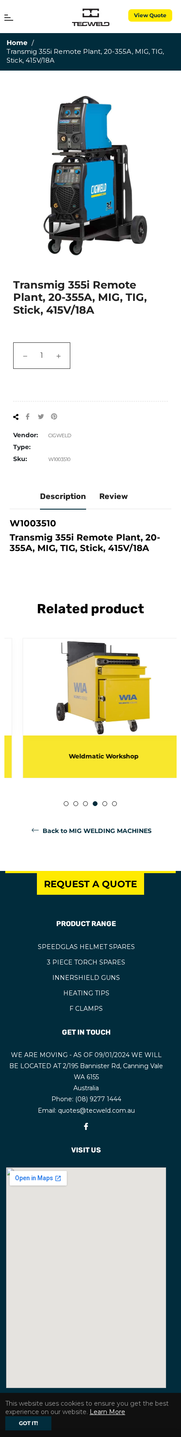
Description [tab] (63, 496)
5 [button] (104, 803)
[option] (90, 708)
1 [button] (66, 803)
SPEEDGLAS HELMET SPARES (86, 947)
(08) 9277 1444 (98, 1099)
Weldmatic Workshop (91, 756)
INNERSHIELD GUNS (86, 978)
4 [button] (95, 803)
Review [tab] (113, 496)
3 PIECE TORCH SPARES (86, 962)
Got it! (28, 1423)
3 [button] (85, 803)
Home (17, 42)
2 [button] (75, 803)
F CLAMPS (86, 1009)
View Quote (150, 15)
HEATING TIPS (86, 993)
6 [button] (114, 803)
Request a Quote (90, 883)
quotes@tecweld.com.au (96, 1110)
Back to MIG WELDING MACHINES (96, 831)
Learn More (107, 1412)
